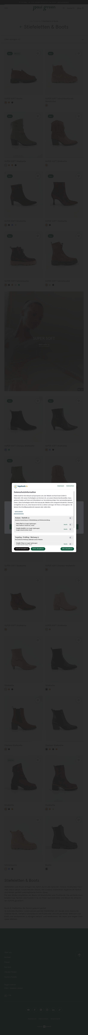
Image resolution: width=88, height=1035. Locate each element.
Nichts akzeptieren (38, 549)
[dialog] (44, 517)
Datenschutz (70, 486)
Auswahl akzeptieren (22, 549)
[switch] (71, 518)
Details (65, 524)
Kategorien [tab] (19, 512)
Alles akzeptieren (67, 549)
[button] (70, 518)
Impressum (60, 486)
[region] (44, 518)
